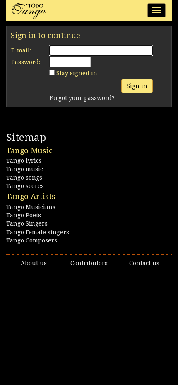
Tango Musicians (30, 207)
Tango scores (25, 186)
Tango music (24, 169)
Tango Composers (31, 240)
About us (34, 263)
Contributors (89, 263)
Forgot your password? (82, 98)
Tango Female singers (37, 232)
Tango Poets (23, 215)
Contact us (144, 263)
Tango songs (24, 177)
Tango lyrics (24, 160)
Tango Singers (27, 223)
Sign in (137, 86)
